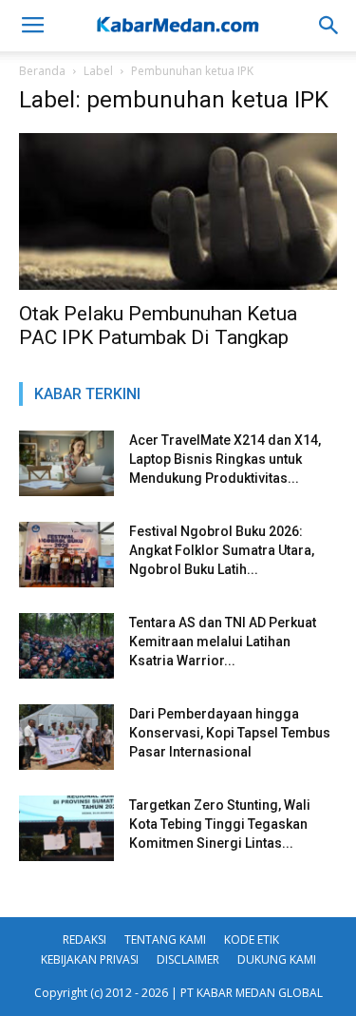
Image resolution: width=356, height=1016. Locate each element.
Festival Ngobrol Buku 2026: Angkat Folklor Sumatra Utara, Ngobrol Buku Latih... (221, 550)
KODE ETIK (251, 939)
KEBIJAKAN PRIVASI (90, 959)
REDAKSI (84, 939)
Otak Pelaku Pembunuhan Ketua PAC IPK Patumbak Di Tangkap (158, 325)
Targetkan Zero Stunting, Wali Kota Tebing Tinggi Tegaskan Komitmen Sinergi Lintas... (219, 824)
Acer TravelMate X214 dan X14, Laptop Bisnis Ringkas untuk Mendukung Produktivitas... (225, 459)
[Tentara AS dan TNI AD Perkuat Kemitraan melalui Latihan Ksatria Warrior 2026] (66, 646)
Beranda (42, 71)
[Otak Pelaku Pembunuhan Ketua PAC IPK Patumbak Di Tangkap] (178, 211)
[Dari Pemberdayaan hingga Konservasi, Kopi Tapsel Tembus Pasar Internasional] (66, 737)
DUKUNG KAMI (276, 959)
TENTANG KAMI (165, 939)
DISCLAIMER (188, 959)
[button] (329, 25)
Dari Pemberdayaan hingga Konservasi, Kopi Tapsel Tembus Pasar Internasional (229, 732)
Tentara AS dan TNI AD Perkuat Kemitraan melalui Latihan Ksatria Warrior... (222, 641)
